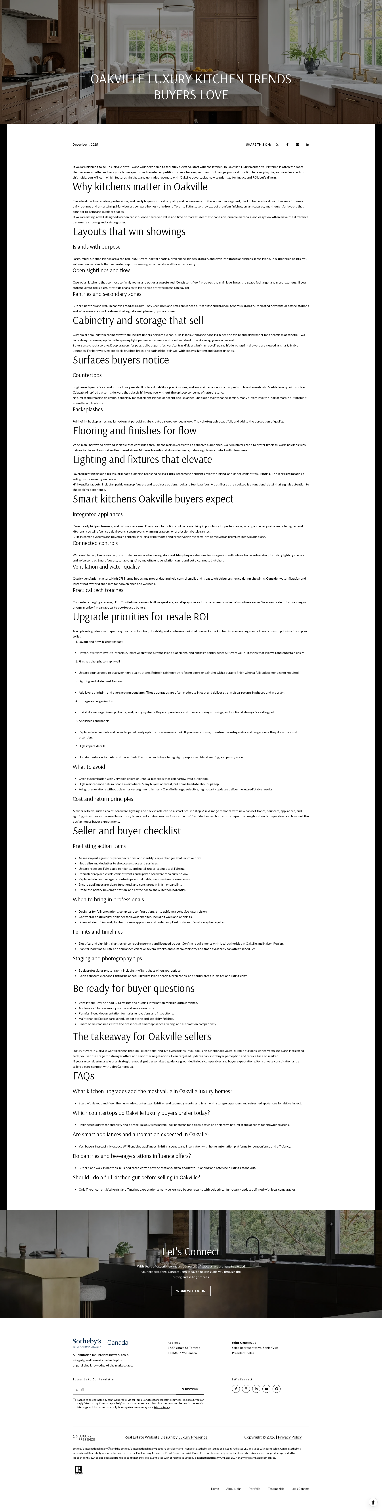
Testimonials (276, 1488)
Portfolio (254, 1488)
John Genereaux (121, 1066)
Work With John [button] (191, 1291)
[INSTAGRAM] (246, 1389)
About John (233, 1488)
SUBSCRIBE (190, 1389)
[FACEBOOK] (236, 1389)
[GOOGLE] (277, 1389)
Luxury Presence (193, 1437)
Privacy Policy (162, 1407)
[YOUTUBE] (266, 1389)
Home (215, 1488)
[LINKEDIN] (256, 1389)
